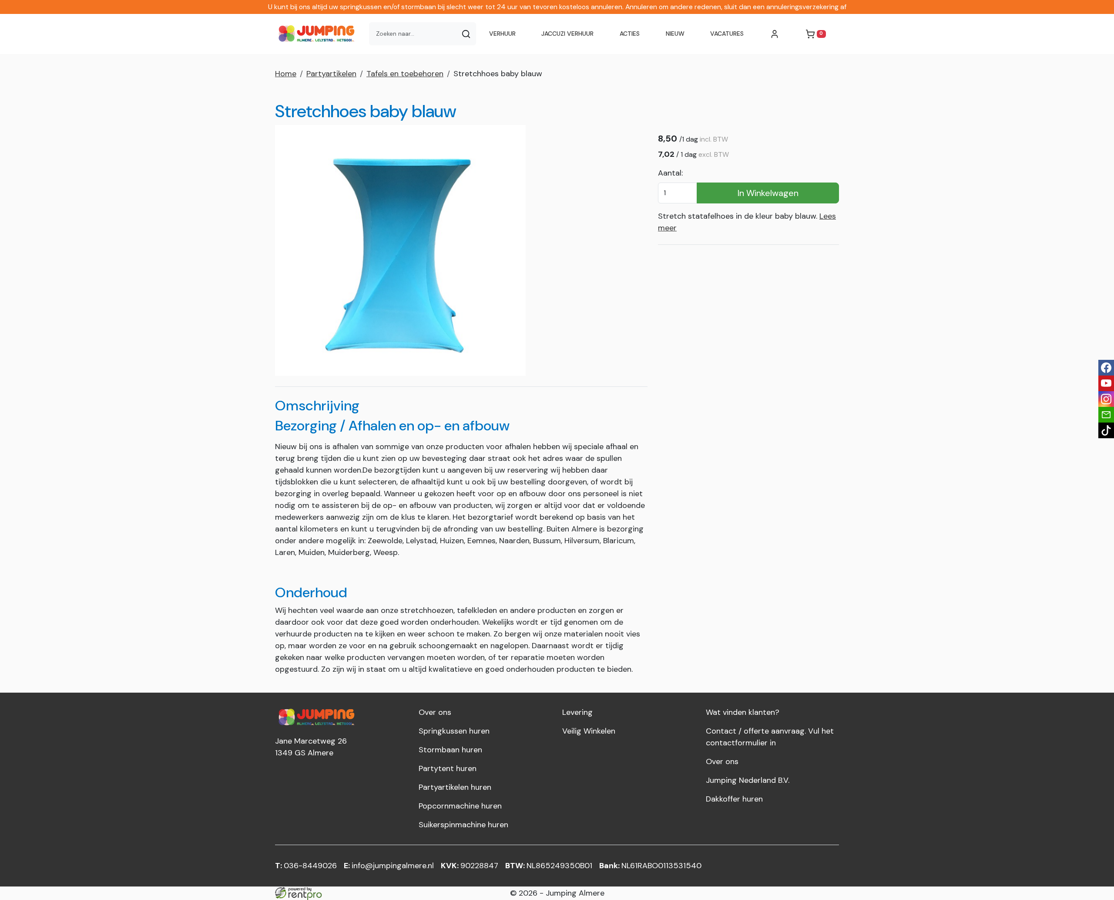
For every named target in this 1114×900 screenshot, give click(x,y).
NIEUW (675, 33)
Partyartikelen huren (455, 787)
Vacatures (727, 33)
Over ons (435, 712)
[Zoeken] (466, 33)
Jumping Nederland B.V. (747, 780)
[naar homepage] (318, 34)
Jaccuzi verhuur (567, 33)
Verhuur (502, 33)
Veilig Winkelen (588, 731)
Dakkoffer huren (734, 799)
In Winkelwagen (768, 193)
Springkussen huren (454, 731)
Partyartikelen (331, 73)
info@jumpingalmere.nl (389, 865)
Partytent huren (447, 768)
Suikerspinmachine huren (463, 824)
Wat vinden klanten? (742, 712)
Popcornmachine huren (460, 806)
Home (285, 73)
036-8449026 (306, 865)
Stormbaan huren (450, 749)
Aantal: (670, 173)
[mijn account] (774, 34)
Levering (577, 712)
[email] (1106, 415)
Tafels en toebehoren (404, 73)
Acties (630, 33)
